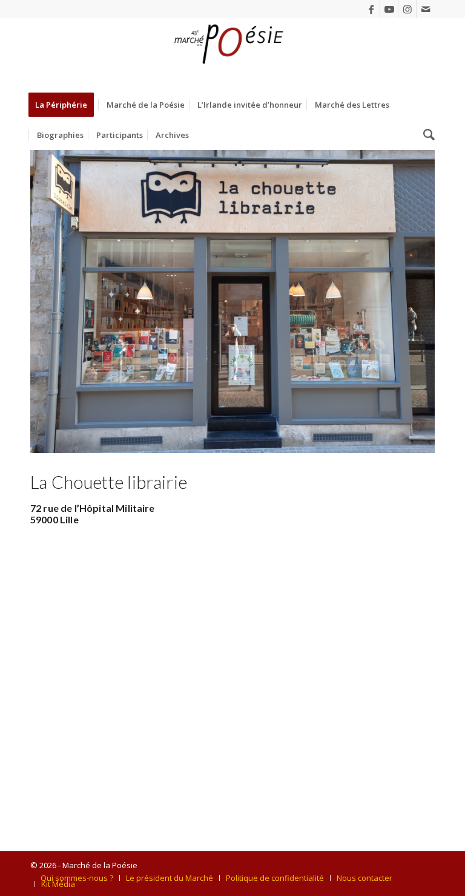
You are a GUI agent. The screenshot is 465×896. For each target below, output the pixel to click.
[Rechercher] (426, 135)
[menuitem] (65, 105)
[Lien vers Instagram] (407, 9)
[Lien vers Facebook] (371, 9)
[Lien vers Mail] (426, 9)
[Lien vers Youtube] (389, 9)
